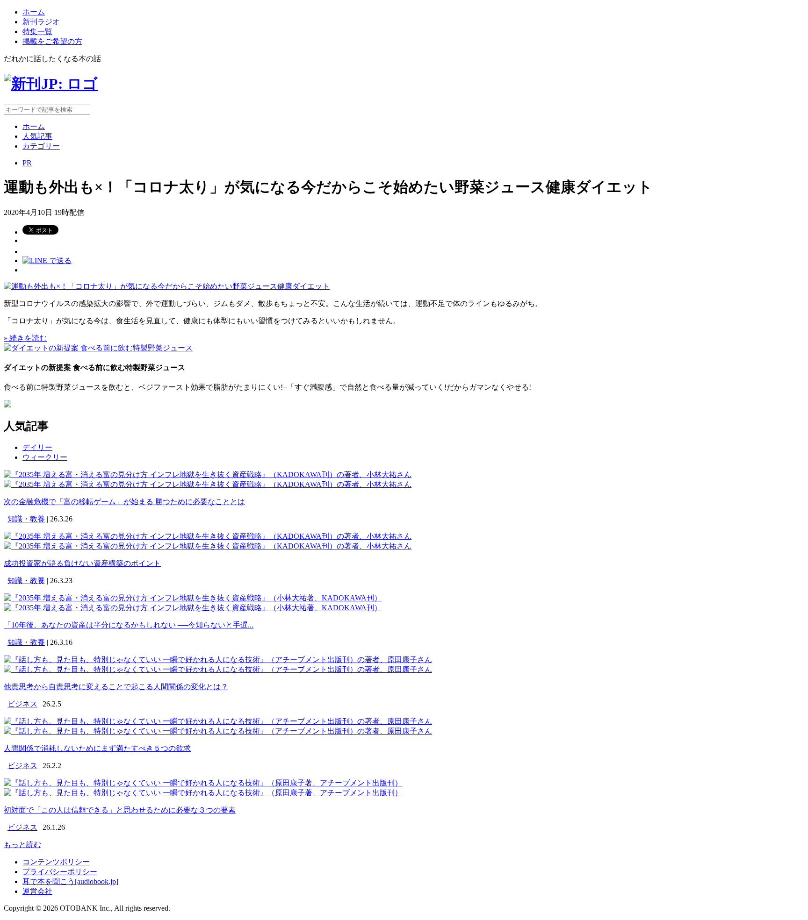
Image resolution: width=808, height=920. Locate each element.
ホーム (33, 12)
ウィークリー (44, 457)
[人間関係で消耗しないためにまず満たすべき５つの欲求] (218, 721)
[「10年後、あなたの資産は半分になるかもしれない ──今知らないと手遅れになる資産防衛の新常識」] (193, 598)
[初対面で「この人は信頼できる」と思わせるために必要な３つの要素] (203, 783)
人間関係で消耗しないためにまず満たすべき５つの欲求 (97, 748)
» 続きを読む (25, 338)
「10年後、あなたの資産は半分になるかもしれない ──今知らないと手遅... (128, 625)
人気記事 (37, 136)
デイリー (37, 447)
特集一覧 (37, 32)
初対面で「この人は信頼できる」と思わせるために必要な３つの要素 (120, 810)
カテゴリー (41, 146)
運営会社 (37, 891)
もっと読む (22, 845)
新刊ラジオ (41, 22)
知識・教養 (26, 519)
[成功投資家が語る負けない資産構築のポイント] (207, 536)
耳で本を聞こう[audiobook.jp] (70, 881)
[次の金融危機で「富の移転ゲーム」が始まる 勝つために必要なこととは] (207, 474)
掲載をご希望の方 (52, 41)
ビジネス (22, 704)
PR (27, 163)
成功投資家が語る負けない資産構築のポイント (82, 563)
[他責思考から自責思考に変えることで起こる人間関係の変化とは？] (218, 659)
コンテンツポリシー (56, 862)
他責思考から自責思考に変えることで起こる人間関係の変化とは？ (116, 687)
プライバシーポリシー (59, 872)
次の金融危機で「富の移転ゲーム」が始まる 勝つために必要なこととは (124, 502)
